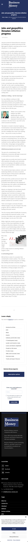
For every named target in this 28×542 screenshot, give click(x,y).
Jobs (7, 330)
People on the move (11, 348)
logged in (10, 319)
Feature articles (5, 511)
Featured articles (10, 327)
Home (3, 17)
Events (8, 335)
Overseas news (10, 356)
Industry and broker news (13, 338)
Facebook (7, 469)
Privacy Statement (16, 540)
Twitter (7, 465)
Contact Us (4, 503)
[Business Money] (14, 4)
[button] (26, 517)
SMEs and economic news (13, 353)
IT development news (12, 340)
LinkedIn (7, 472)
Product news (9, 351)
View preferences (14, 536)
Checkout (4, 506)
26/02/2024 (5, 37)
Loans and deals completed (13, 345)
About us (3, 501)
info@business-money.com (10, 491)
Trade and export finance (13, 359)
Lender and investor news (13, 343)
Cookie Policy (9, 540)
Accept (14, 528)
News (6, 17)
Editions (3, 508)
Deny (14, 532)
